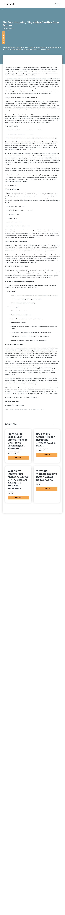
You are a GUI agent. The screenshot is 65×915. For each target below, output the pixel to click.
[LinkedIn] (32, 37)
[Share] (32, 43)
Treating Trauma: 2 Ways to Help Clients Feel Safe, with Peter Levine (26, 409)
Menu (57, 4)
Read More (18, 457)
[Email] (32, 40)
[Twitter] (32, 35)
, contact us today (33, 397)
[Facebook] (32, 32)
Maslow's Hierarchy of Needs (16, 405)
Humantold (11, 492)
